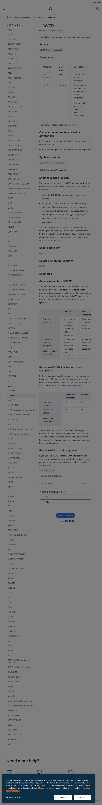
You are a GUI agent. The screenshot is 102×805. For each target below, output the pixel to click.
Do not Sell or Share (14, 797)
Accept (82, 797)
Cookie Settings (45, 788)
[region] (48, 788)
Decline (63, 797)
